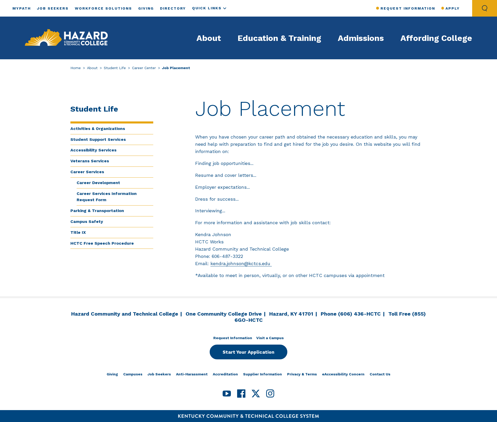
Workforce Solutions (103, 8)
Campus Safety (86, 221)
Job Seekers (53, 8)
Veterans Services (89, 160)
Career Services (87, 171)
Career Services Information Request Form (107, 196)
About (208, 38)
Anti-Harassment (192, 374)
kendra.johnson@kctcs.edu (241, 263)
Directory (173, 8)
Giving (146, 8)
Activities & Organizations (97, 128)
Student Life (115, 68)
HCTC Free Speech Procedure (102, 243)
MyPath (21, 8)
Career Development (98, 182)
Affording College (436, 38)
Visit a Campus (270, 338)
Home (75, 68)
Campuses (132, 374)
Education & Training (279, 38)
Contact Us (380, 374)
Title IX (78, 232)
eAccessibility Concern (343, 374)
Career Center (144, 68)
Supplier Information (262, 374)
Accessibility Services (93, 150)
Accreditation (225, 374)
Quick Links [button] (207, 8)
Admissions (361, 38)
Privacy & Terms (302, 374)
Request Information (408, 8)
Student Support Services (98, 139)
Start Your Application (248, 352)
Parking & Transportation (97, 210)
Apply (452, 8)
